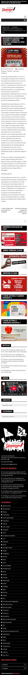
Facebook (5, 664)
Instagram (5, 668)
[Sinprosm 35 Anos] (14, 284)
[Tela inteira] (25, 394)
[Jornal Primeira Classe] (14, 261)
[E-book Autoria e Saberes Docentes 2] (14, 308)
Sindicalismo (6, 634)
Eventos (5, 556)
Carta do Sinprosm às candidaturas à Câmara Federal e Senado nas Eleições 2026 (13, 355)
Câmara (5, 524)
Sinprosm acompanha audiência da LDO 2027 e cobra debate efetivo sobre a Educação (14, 351)
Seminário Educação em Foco (11, 631)
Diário (4, 545)
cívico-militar (6, 527)
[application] (14, 388)
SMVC (4, 640)
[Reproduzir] (3, 394)
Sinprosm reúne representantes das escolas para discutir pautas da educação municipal (14, 2)
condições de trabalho (9, 536)
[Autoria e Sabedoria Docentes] (14, 333)
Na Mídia (5, 586)
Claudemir (5, 530)
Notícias (9, 71)
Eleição (5, 551)
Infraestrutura (7, 568)
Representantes (7, 622)
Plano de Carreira (7, 604)
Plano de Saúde (7, 607)
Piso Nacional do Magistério (10, 601)
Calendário (6, 521)
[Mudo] (22, 394)
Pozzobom (16, 71)
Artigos (5, 512)
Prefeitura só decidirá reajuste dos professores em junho (21, 211)
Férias (4, 559)
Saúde (4, 628)
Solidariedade (6, 643)
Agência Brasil (7, 506)
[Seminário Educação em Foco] (14, 239)
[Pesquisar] (25, 221)
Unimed (5, 649)
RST (4, 625)
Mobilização (6, 580)
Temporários (6, 646)
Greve (4, 562)
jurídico (5, 574)
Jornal (4, 571)
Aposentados (6, 509)
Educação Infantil (7, 548)
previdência (6, 616)
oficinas (5, 595)
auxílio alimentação (8, 518)
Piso (4, 598)
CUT (4, 539)
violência (5, 652)
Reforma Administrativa (9, 619)
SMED (4, 637)
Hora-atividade (7, 565)
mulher (5, 583)
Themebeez (17, 673)
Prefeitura (4, 73)
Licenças (5, 577)
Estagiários (6, 553)
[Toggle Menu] (25, 20)
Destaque (3, 71)
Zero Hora (6, 655)
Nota (4, 589)
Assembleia (20, 69)
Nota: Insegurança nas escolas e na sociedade (7, 210)
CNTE (4, 533)
